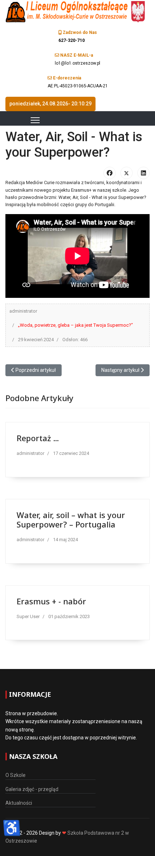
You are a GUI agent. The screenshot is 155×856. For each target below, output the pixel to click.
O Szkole (15, 775)
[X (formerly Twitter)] (126, 173)
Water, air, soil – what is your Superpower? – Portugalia (71, 519)
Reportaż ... (38, 438)
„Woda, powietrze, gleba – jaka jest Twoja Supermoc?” (75, 325)
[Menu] (26, 120)
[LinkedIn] (143, 173)
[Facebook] (109, 173)
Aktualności (18, 803)
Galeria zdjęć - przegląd (31, 789)
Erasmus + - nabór (51, 601)
